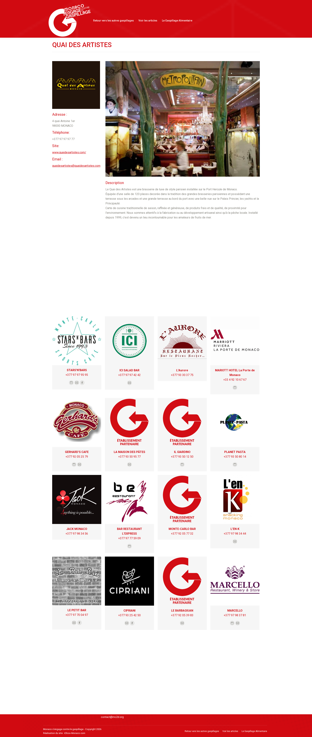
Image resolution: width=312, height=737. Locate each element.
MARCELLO (234, 610)
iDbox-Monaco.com (74, 733)
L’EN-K (235, 529)
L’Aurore (182, 370)
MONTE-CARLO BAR (182, 529)
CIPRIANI (129, 610)
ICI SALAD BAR (129, 370)
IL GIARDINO (182, 452)
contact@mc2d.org (112, 717)
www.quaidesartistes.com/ (69, 152)
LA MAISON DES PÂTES (129, 452)
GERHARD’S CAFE (77, 452)
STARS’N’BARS (77, 370)
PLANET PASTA (235, 452)
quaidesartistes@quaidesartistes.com (76, 165)
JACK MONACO (76, 529)
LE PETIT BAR (77, 610)
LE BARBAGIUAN (182, 610)
